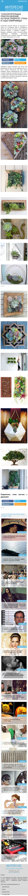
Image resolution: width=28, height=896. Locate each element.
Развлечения (5, 886)
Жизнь (4, 889)
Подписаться (22, 1)
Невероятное (5, 891)
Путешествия (6, 894)
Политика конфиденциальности (10, 884)
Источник (2, 507)
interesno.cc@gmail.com (14, 872)
